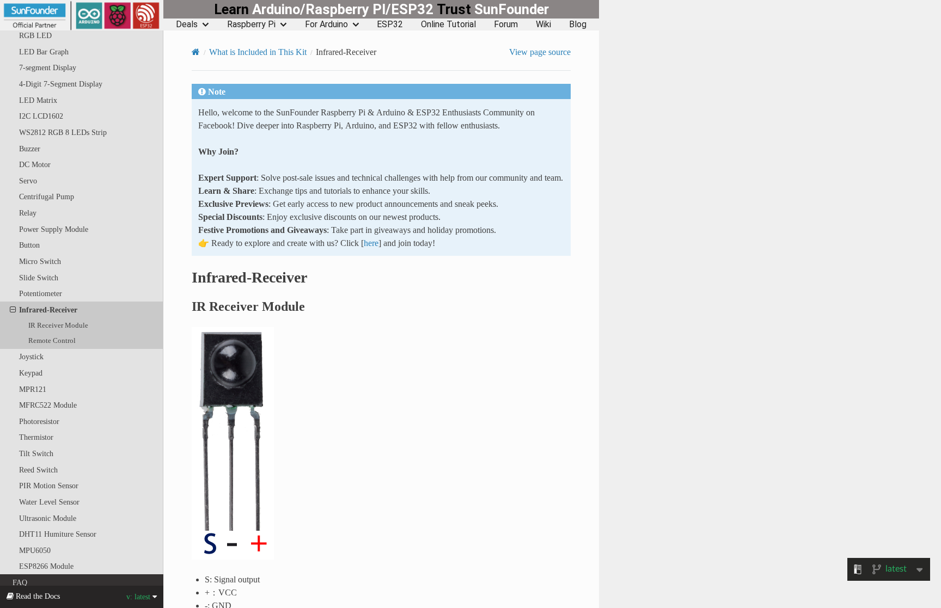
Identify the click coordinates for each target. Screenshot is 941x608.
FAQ (20, 582)
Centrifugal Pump (46, 196)
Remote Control (52, 340)
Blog (577, 24)
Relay (27, 213)
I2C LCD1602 (41, 116)
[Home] (196, 51)
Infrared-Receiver (48, 310)
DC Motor (35, 164)
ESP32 (390, 24)
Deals (187, 24)
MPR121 (32, 389)
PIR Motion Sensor (48, 485)
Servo (28, 181)
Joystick (31, 356)
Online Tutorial (448, 24)
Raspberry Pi (251, 24)
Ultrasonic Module (47, 518)
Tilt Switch (36, 453)
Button (29, 245)
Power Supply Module (53, 229)
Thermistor (36, 437)
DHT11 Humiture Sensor (57, 534)
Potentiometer (40, 293)
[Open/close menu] (13, 310)
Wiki (543, 24)
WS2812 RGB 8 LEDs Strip (63, 132)
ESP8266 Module (46, 566)
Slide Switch (38, 277)
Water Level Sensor (49, 502)
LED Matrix (38, 100)
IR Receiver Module (58, 325)
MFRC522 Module (48, 405)
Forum (506, 24)
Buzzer (29, 148)
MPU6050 (35, 550)
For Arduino (326, 24)
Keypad (30, 373)
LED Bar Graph (44, 52)
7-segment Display (47, 67)
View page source (540, 51)
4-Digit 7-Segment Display (60, 84)
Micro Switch (40, 261)
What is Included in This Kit (258, 51)
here (371, 242)
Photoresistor (39, 421)
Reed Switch (38, 470)
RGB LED (35, 35)
